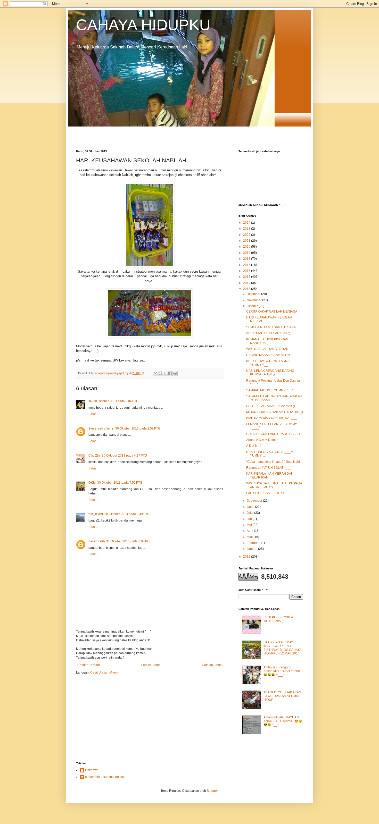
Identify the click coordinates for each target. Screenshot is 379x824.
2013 (247, 289)
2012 (247, 556)
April (250, 531)
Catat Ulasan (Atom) (104, 672)
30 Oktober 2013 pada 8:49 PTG (127, 514)
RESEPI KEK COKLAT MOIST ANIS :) (279, 619)
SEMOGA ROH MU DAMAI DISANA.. (271, 327)
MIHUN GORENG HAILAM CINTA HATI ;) (274, 412)
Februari (253, 543)
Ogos (251, 507)
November (254, 300)
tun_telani (95, 514)
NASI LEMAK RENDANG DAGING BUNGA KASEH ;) (270, 372)
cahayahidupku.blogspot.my (105, 777)
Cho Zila (94, 455)
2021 (247, 240)
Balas (92, 414)
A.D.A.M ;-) (253, 446)
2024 (247, 222)
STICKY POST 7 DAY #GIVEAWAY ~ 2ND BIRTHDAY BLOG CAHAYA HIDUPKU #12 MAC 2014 (282, 648)
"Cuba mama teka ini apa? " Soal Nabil (273, 462)
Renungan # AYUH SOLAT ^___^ (269, 467)
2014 (247, 283)
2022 (247, 235)
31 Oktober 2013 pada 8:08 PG (128, 541)
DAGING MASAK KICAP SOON (268, 355)
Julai (250, 513)
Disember (254, 294)
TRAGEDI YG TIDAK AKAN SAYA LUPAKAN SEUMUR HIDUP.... (282, 696)
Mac (250, 537)
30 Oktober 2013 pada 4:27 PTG (124, 455)
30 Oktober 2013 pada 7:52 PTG (119, 482)
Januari (252, 549)
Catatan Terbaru (88, 665)
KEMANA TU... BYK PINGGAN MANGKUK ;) (267, 341)
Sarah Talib (96, 541)
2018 (247, 258)
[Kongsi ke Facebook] (170, 373)
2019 (247, 253)
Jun (250, 519)
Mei (250, 525)
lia (90, 401)
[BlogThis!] (160, 373)
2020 (247, 246)
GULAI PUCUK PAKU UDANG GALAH (273, 434)
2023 (247, 228)
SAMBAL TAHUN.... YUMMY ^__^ (269, 390)
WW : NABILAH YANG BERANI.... (269, 349)
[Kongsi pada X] (165, 373)
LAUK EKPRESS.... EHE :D (265, 493)
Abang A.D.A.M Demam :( (264, 440)
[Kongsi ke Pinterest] (175, 373)
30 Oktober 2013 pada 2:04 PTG (115, 401)
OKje (92, 482)
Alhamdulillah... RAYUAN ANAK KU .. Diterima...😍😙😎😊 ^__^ (282, 721)
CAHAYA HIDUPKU (143, 24)
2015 (247, 277)
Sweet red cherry (101, 428)
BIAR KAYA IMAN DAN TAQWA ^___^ (272, 418)
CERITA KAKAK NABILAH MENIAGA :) (273, 311)
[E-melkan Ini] (155, 373)
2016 (247, 271)
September (255, 500)
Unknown (91, 770)
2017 (247, 265)
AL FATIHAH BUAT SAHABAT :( (268, 333)
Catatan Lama (212, 665)
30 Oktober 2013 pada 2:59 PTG (137, 428)
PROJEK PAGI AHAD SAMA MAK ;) (270, 406)
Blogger (212, 791)
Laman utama (151, 665)
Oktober (253, 306)
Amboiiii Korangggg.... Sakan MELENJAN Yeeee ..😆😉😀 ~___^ (282, 671)
